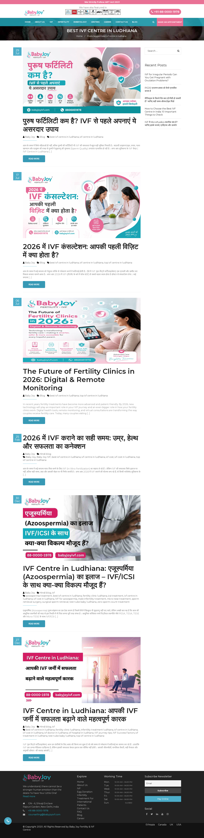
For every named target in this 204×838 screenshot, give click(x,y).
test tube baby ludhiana (83, 602)
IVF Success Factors (124, 732)
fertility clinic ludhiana (95, 595)
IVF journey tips (103, 732)
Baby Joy (31, 457)
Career (107, 22)
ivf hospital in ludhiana (81, 732)
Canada (162, 824)
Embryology (80, 22)
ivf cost (110, 457)
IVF (51, 22)
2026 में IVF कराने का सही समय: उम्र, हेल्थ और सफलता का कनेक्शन (80, 442)
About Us (40, 22)
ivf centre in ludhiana (91, 137)
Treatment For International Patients (85, 801)
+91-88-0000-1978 (166, 11)
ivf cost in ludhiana (125, 457)
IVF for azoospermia (66, 599)
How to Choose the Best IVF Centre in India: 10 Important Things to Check (160, 111)
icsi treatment (115, 595)
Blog (134, 22)
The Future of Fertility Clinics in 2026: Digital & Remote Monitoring (79, 379)
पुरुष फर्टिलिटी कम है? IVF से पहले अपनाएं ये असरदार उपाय (79, 125)
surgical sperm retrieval (55, 602)
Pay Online (162, 799)
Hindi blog (45, 454)
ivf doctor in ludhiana (56, 732)
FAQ (79, 811)
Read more (29, 796)
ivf (53, 592)
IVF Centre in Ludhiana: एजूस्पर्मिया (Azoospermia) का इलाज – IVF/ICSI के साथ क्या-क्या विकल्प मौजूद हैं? (79, 576)
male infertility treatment (92, 599)
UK (171, 824)
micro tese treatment (119, 599)
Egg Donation (84, 791)
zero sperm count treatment (113, 602)
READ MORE (34, 159)
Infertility (63, 22)
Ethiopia (150, 824)
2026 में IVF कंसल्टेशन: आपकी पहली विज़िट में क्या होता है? (80, 250)
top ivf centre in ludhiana (118, 262)
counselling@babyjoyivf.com (44, 814)
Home (28, 22)
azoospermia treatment (39, 595)
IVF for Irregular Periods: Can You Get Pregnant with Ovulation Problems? (161, 77)
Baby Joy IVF (44, 457)
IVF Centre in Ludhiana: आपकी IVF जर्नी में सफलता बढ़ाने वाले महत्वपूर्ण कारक (80, 714)
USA (178, 824)
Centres (95, 22)
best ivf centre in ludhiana (64, 137)
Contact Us (122, 22)
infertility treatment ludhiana (97, 729)
